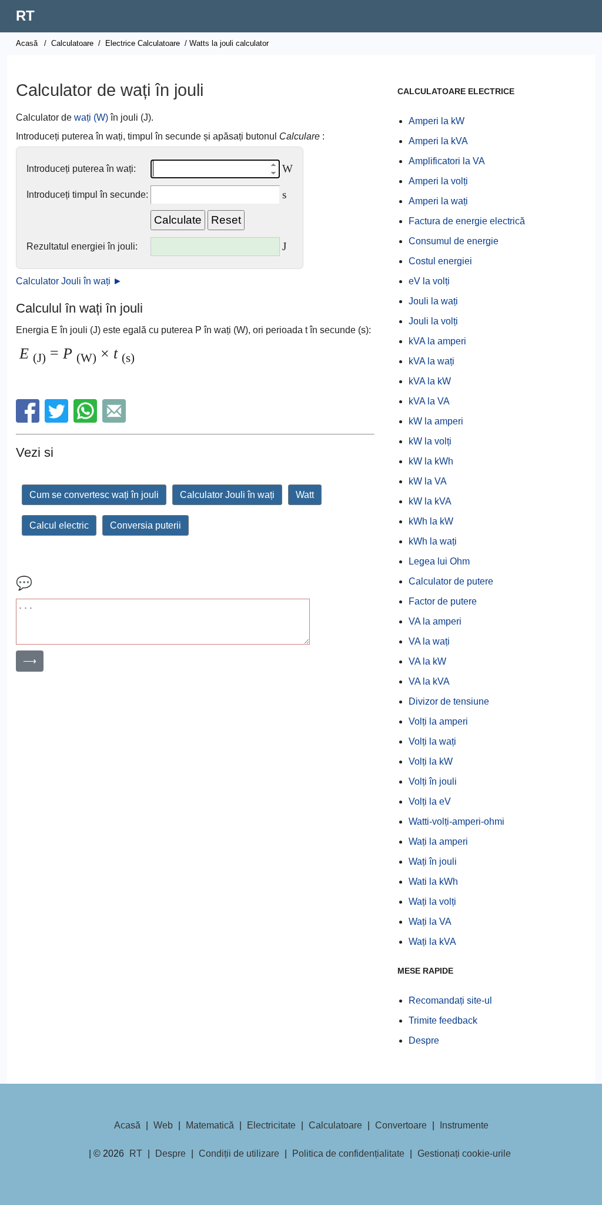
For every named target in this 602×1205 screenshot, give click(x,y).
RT (25, 16)
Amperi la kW (436, 121)
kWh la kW (431, 521)
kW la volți (430, 441)
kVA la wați (431, 361)
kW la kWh (431, 461)
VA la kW (427, 661)
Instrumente (464, 1125)
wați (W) (91, 117)
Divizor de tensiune (449, 701)
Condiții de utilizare (239, 1153)
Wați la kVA (432, 942)
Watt (305, 495)
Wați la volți (432, 902)
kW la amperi (436, 421)
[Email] (115, 419)
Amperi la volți (438, 181)
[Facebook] (29, 419)
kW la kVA (430, 501)
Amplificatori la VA (447, 161)
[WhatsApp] (86, 419)
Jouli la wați (433, 301)
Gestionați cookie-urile (464, 1153)
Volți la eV (430, 801)
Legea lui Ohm (439, 561)
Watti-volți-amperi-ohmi (456, 821)
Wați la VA (430, 922)
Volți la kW (431, 761)
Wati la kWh (433, 882)
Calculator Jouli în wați (227, 495)
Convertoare (401, 1125)
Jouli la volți (433, 321)
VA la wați (429, 641)
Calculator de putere (451, 581)
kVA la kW (430, 381)
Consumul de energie (454, 241)
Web (163, 1125)
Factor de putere (443, 601)
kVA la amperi (437, 341)
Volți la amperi (438, 721)
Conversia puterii (145, 525)
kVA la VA (429, 401)
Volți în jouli (433, 781)
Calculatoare (72, 43)
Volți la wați (432, 741)
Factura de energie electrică (467, 221)
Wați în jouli (433, 862)
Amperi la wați (438, 201)
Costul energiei (440, 261)
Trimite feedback (443, 1020)
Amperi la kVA (438, 141)
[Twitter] (58, 419)
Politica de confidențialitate (348, 1153)
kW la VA (428, 481)
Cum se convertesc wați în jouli (94, 495)
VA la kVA (429, 681)
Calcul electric (59, 525)
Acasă (27, 43)
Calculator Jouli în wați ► (69, 281)
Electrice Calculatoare (142, 43)
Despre (424, 1040)
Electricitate (271, 1125)
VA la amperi (435, 621)
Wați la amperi (438, 841)
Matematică (210, 1125)
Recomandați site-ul (450, 1000)
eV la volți (429, 281)
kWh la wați (433, 541)
